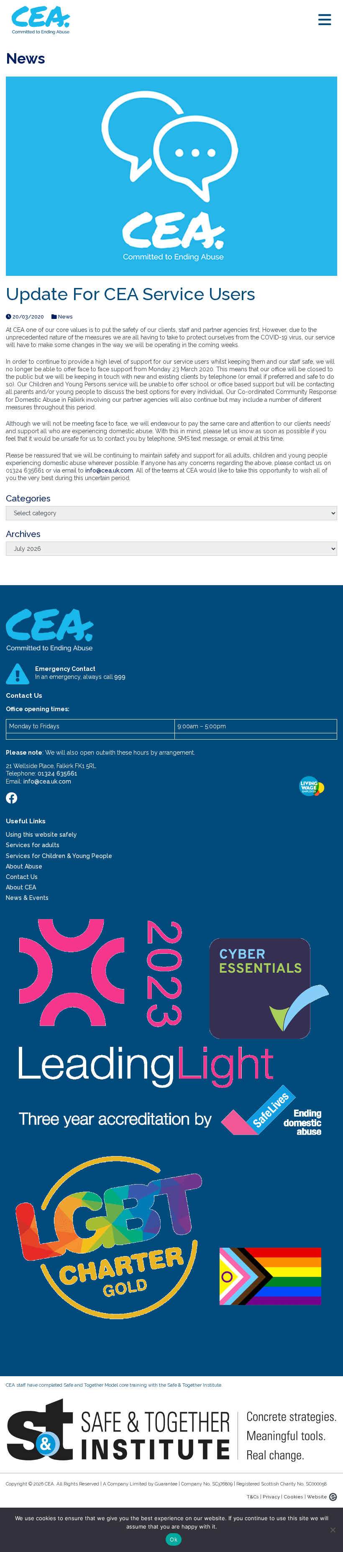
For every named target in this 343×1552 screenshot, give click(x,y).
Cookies (293, 1497)
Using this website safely (41, 834)
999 (119, 676)
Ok (173, 1539)
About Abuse (24, 866)
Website (317, 1497)
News (64, 316)
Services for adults (32, 845)
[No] (332, 1530)
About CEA (21, 887)
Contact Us (22, 877)
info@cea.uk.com (109, 470)
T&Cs (253, 1497)
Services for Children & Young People (59, 856)
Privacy (271, 1497)
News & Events (27, 897)
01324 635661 (57, 773)
